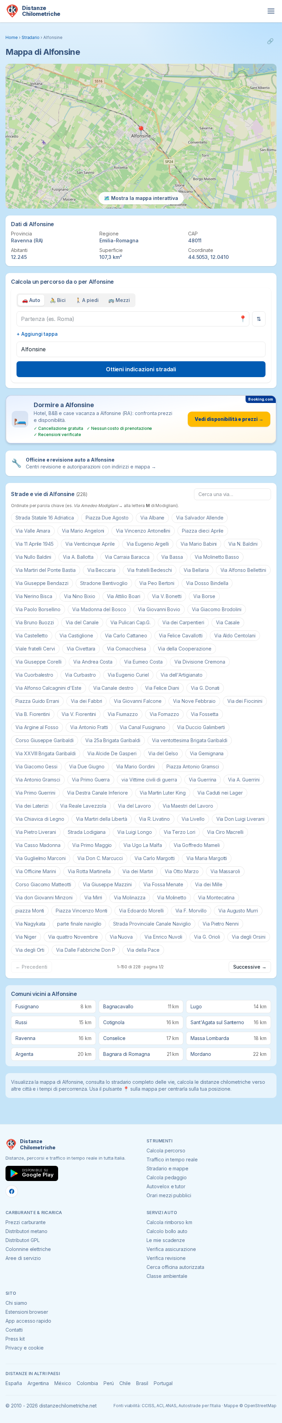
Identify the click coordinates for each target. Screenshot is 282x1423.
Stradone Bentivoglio (104, 583)
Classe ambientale (167, 1276)
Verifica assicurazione (171, 1249)
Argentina (38, 1383)
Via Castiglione (76, 635)
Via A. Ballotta (78, 557)
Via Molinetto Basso (217, 557)
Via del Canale (82, 622)
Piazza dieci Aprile (203, 531)
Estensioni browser (27, 1312)
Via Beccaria (101, 570)
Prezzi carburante (26, 1222)
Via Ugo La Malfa (142, 845)
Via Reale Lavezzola (83, 806)
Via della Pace (143, 950)
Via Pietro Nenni (221, 924)
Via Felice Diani (162, 688)
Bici (58, 300)
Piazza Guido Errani (37, 701)
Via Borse (204, 596)
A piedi (87, 300)
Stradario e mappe (167, 1168)
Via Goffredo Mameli (197, 845)
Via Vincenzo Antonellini (143, 531)
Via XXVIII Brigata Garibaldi (45, 753)
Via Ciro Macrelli (225, 832)
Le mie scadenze (166, 1240)
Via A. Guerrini (243, 780)
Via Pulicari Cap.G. (130, 622)
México (62, 1383)
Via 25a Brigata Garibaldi (112, 740)
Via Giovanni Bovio (159, 609)
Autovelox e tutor (166, 1186)
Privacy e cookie (25, 1348)
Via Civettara (81, 649)
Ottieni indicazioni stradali (141, 369)
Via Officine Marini (35, 871)
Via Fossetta (204, 714)
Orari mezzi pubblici (169, 1195)
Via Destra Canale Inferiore (97, 793)
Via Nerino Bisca (33, 596)
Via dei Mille (208, 884)
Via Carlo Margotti (154, 858)
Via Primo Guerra (91, 780)
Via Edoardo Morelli (141, 911)
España (14, 1383)
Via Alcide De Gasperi (112, 753)
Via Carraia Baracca (127, 557)
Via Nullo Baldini (33, 557)
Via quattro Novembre (73, 937)
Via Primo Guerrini (35, 793)
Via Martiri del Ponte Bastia (45, 570)
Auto (31, 300)
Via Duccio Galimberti (201, 727)
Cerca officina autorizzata (175, 1267)
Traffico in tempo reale (172, 1159)
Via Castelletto (31, 635)
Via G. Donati (205, 688)
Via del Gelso (163, 753)
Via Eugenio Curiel (128, 675)
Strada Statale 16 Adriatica (44, 518)
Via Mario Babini (199, 544)
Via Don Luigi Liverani (240, 819)
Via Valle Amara (32, 531)
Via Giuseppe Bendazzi (41, 583)
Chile (125, 1383)
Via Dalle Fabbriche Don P (85, 950)
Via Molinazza (129, 897)
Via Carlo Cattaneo (126, 635)
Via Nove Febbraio (194, 701)
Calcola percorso (166, 1150)
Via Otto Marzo (181, 871)
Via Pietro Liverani (35, 832)
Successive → (250, 967)
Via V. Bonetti (167, 596)
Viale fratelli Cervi (35, 649)
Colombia (87, 1383)
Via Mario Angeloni (83, 531)
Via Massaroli (225, 871)
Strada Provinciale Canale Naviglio (152, 924)
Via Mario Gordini (135, 766)
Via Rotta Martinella (89, 871)
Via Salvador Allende (199, 518)
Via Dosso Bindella (207, 583)
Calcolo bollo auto (167, 1231)
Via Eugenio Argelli (148, 544)
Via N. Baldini (242, 544)
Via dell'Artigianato (182, 675)
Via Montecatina (216, 897)
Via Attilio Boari (123, 596)
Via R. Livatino (154, 819)
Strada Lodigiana (87, 832)
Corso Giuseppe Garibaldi (44, 740)
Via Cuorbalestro (34, 675)
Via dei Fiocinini (244, 701)
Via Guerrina (202, 780)
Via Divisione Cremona (199, 662)
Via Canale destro (113, 688)
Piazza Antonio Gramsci (192, 766)
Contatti (14, 1330)
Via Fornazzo (164, 714)
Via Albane (152, 518)
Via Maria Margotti (206, 858)
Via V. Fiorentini (79, 714)
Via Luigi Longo (134, 832)
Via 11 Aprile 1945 (34, 544)
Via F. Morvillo (191, 911)
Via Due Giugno (86, 766)
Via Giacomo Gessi (36, 766)
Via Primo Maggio (92, 845)
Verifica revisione (166, 1258)
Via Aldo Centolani (235, 635)
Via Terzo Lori (179, 832)
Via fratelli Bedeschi (149, 570)
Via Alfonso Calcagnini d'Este (48, 688)
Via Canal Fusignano (142, 727)
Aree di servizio (23, 1258)
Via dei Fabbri (86, 701)
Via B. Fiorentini (32, 714)
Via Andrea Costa (92, 662)
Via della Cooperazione (184, 649)
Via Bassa (172, 557)
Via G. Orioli (207, 937)
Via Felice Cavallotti (181, 635)
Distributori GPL (23, 1240)
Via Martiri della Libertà (101, 819)
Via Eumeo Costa (143, 662)
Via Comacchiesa (126, 649)
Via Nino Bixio (79, 596)
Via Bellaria (196, 570)
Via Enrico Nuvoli (163, 937)
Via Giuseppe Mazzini (107, 884)
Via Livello (193, 819)
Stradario (31, 37)
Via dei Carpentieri (183, 622)
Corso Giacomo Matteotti (43, 884)
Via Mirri (93, 897)
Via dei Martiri (137, 871)
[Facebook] (12, 1191)
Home (12, 37)
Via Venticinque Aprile (90, 544)
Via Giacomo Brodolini (216, 609)
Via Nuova (121, 937)
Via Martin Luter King (163, 793)
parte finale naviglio (79, 924)
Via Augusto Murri (238, 911)
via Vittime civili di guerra (149, 780)
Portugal (163, 1383)
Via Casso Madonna (38, 845)
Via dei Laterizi (31, 806)
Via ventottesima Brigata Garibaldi (189, 740)
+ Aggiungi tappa (37, 334)
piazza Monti (29, 911)
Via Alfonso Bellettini (243, 570)
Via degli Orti (29, 950)
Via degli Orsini (248, 937)
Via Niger (25, 937)
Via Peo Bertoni (156, 583)
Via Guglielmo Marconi (40, 858)
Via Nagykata (30, 924)
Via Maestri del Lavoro (188, 806)
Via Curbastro (80, 675)
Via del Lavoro (134, 806)
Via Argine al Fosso (36, 727)
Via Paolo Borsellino (38, 609)
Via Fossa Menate (163, 884)
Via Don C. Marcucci (100, 858)
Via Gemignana (207, 753)
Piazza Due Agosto (107, 518)
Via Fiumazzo (123, 714)
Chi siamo (16, 1303)
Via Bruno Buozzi (34, 622)
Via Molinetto (171, 897)
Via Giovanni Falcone (137, 701)
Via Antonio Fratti (89, 727)
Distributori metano (26, 1231)
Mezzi (119, 300)
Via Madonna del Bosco (99, 609)
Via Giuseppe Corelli (38, 662)
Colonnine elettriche (28, 1249)
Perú (109, 1383)
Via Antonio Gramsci (37, 780)
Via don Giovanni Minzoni (44, 897)
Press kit (15, 1339)
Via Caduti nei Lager (220, 793)
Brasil (142, 1383)
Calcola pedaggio (167, 1177)
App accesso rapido (28, 1321)
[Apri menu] (271, 11)
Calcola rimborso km (169, 1222)
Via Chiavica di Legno (39, 819)
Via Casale (228, 622)
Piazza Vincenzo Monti (81, 911)
